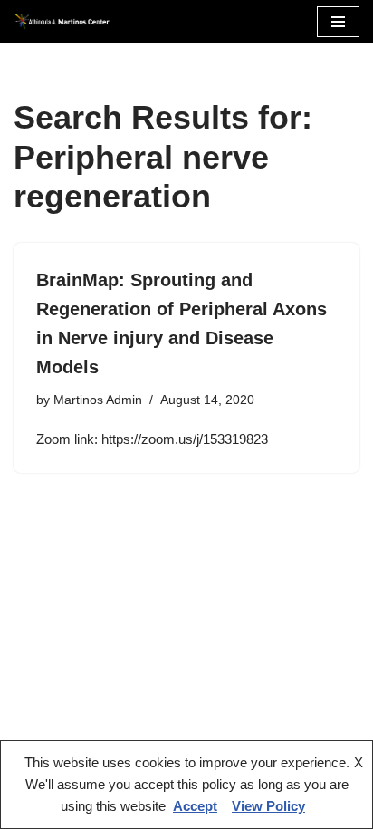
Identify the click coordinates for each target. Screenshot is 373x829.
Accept (195, 806)
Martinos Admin (97, 400)
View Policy (268, 806)
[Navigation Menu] (338, 21)
